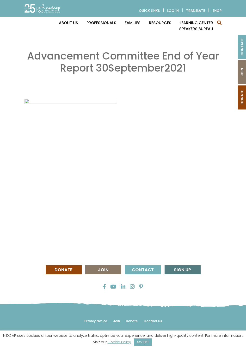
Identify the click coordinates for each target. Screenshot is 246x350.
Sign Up (182, 270)
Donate (64, 270)
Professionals (101, 23)
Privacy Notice (95, 321)
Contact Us (153, 321)
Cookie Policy (119, 341)
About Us (68, 23)
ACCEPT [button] (143, 342)
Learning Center (196, 23)
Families (133, 23)
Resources (160, 23)
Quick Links (149, 10)
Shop (216, 10)
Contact (143, 270)
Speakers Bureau (196, 29)
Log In (173, 10)
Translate (195, 10)
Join (103, 270)
